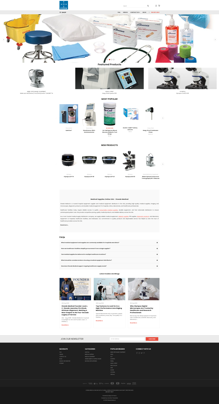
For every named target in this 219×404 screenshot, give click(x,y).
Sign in (61, 361)
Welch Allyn (113, 365)
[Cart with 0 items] (159, 5)
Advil (111, 354)
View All (112, 374)
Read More (65, 325)
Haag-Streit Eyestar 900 (109, 93)
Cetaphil (112, 372)
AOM (111, 367)
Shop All (87, 352)
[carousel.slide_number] (109, 37)
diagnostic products (143, 216)
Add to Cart (110, 115)
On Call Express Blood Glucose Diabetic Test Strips (109, 132)
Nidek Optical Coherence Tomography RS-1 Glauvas (150, 177)
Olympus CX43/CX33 (182, 93)
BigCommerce (112, 395)
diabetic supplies (123, 216)
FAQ (119, 12)
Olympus (112, 359)
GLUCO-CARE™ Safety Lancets (130, 128)
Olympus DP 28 (89, 176)
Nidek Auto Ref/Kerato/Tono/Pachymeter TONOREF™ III (36, 93)
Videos (125, 12)
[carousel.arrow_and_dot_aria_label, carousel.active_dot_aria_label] (111, 59)
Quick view (69, 113)
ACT (111, 356)
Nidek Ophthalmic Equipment (117, 352)
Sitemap (61, 363)
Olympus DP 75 (69, 176)
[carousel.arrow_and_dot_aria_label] (105, 59)
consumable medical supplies (108, 210)
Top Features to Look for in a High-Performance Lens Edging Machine (109, 308)
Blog (144, 12)
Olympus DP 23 (110, 176)
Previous (4, 39)
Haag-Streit (113, 363)
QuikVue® (69, 130)
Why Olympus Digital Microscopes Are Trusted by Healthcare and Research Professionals (141, 309)
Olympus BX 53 (130, 176)
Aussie (112, 370)
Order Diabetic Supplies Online (93, 359)
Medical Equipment (90, 356)
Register (67, 361)
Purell (112, 361)
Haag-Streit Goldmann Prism (150, 131)
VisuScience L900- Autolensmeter (89, 131)
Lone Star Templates (112, 398)
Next (215, 39)
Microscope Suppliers (91, 361)
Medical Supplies (89, 354)
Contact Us (134, 12)
